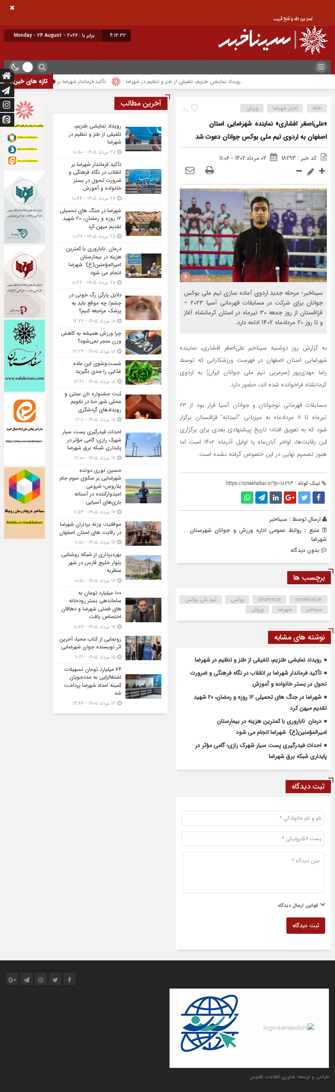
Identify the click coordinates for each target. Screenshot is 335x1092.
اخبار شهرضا (285, 108)
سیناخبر (278, 519)
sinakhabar (308, 599)
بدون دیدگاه (304, 550)
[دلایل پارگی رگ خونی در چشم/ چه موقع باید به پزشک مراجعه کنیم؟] (110, 308)
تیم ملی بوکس (201, 599)
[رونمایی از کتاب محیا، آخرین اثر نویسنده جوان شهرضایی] (110, 648)
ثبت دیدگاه (306, 925)
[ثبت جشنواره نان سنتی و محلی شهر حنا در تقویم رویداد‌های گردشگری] (110, 407)
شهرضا (285, 609)
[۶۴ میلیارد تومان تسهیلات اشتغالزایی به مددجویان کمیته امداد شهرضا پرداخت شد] (110, 685)
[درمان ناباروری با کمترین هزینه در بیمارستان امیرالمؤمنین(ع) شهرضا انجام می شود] (110, 266)
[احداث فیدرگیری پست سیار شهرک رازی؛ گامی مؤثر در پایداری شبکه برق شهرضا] (110, 445)
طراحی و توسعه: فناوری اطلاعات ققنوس (289, 1077)
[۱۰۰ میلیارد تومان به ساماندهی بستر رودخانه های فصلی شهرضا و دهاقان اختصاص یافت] (110, 610)
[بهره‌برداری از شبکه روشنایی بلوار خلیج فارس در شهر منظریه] (110, 568)
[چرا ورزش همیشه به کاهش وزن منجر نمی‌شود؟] (110, 342)
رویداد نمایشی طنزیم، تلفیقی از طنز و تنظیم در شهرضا (204, 81)
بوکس (237, 599)
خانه (317, 108)
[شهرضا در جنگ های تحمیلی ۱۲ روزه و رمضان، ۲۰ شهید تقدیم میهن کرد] (110, 224)
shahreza (269, 599)
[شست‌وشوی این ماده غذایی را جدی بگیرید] (110, 373)
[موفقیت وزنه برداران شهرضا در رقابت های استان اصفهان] (110, 533)
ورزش (252, 108)
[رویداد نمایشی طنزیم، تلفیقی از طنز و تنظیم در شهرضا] (110, 139)
